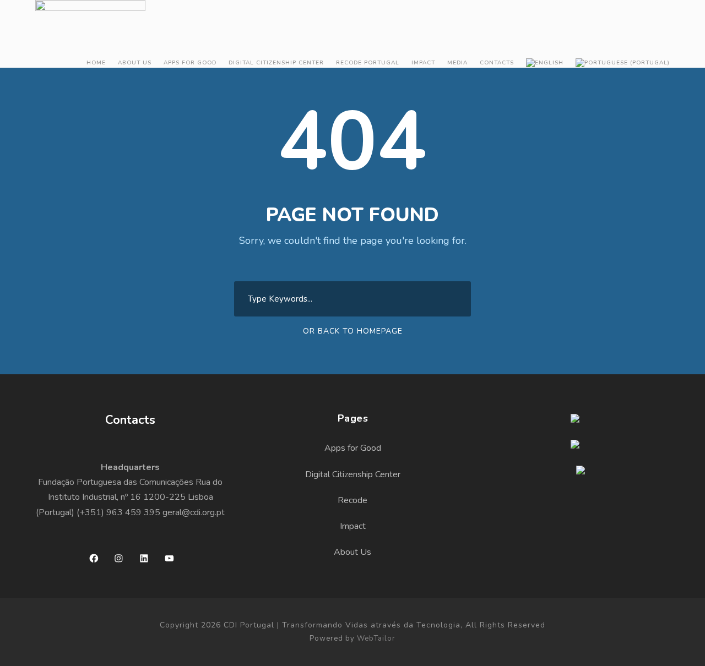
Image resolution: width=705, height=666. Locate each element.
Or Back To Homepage (353, 331)
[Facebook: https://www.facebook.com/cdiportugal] (94, 558)
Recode (352, 500)
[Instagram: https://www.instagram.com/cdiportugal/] (118, 558)
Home (96, 63)
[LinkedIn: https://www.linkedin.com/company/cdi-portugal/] (144, 558)
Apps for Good (190, 63)
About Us (134, 63)
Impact (423, 63)
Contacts (497, 63)
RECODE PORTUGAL (367, 63)
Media (457, 63)
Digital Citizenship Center (276, 63)
